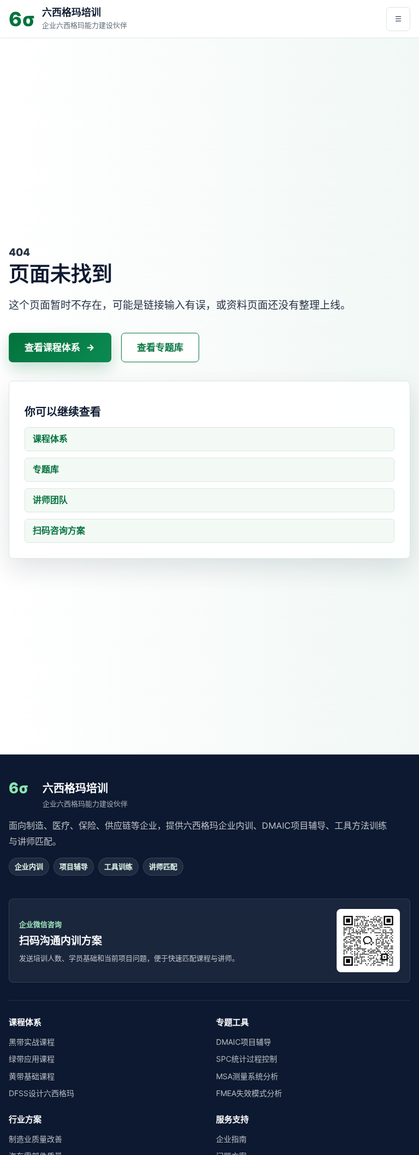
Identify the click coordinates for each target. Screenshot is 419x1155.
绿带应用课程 (32, 1058)
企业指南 (231, 1139)
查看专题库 (160, 347)
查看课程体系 (52, 347)
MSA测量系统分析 (247, 1076)
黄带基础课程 (32, 1076)
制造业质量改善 (35, 1139)
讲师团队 (50, 499)
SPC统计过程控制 (246, 1058)
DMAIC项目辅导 (243, 1041)
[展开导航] (398, 19)
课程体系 (50, 438)
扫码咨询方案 (59, 530)
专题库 (46, 469)
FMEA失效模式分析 (249, 1093)
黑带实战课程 (32, 1041)
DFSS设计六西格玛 (41, 1093)
